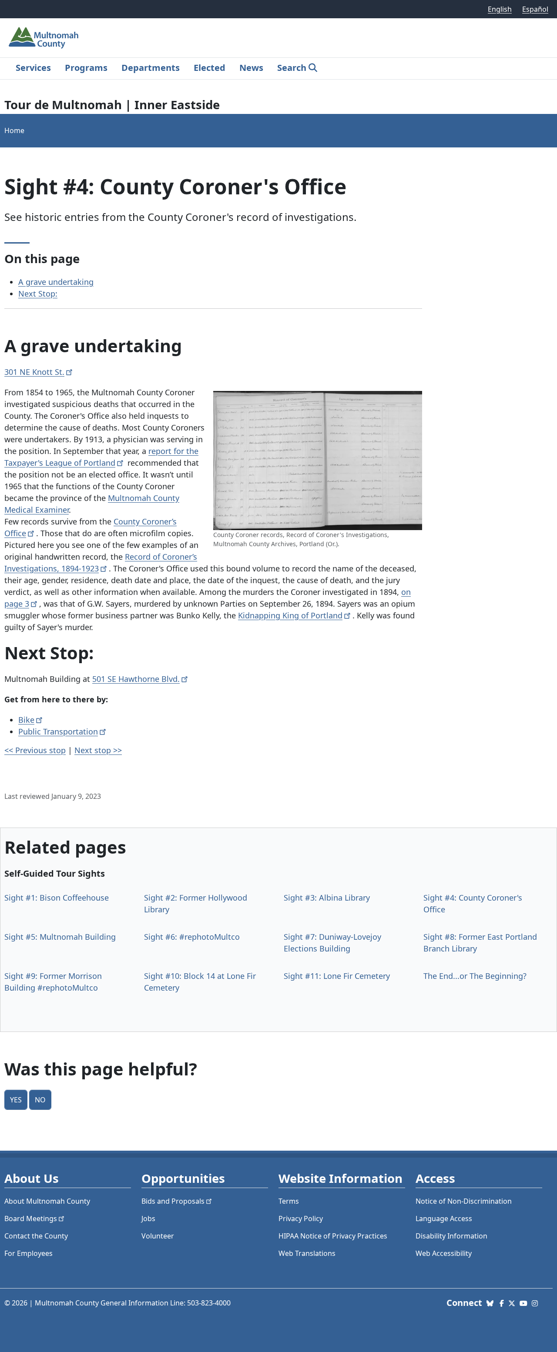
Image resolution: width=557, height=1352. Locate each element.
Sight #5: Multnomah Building (60, 936)
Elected (209, 67)
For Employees (28, 1253)
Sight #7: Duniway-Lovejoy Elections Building (332, 942)
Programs (86, 67)
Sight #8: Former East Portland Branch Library (480, 942)
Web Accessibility (444, 1253)
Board (30, 1218)
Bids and (173, 1201)
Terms (288, 1201)
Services (33, 67)
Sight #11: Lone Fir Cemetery (337, 976)
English (500, 9)
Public (58, 731)
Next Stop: (37, 293)
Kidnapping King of (290, 615)
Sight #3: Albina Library (327, 897)
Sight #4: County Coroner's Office (472, 903)
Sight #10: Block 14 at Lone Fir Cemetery (200, 982)
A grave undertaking (56, 282)
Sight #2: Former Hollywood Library (195, 903)
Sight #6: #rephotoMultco (192, 936)
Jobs (148, 1218)
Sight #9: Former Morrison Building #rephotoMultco (53, 982)
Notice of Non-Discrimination (464, 1201)
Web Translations (307, 1253)
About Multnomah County (47, 1201)
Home (14, 130)
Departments (150, 67)
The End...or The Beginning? (475, 976)
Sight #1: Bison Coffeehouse (56, 897)
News (251, 67)
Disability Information (451, 1236)
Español (535, 9)
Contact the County (36, 1236)
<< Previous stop (35, 750)
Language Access (444, 1218)
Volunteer (157, 1236)
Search (291, 67)
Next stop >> (98, 750)
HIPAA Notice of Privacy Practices (332, 1236)
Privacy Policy (300, 1218)
